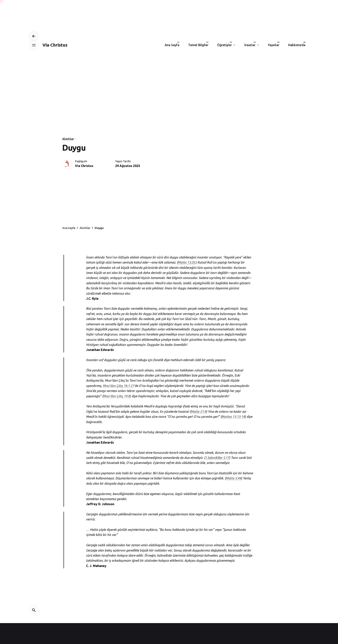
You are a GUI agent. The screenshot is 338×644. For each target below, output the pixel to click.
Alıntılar (68, 139)
